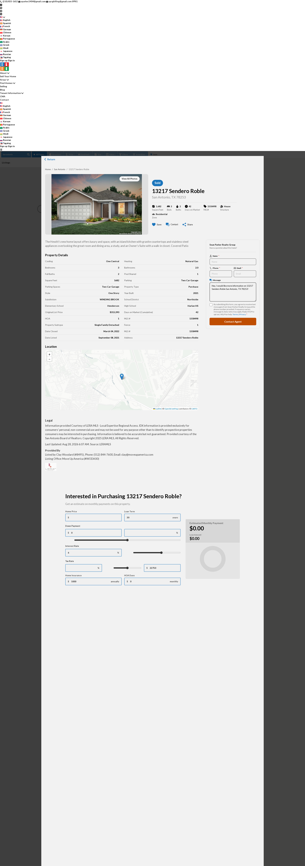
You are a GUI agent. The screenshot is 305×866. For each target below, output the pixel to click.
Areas (3, 79)
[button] (122, 376)
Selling (3, 86)
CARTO (194, 409)
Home (48, 169)
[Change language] (2, 17)
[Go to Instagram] (1, 7)
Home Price (71, 511)
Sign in (11, 60)
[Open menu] (1, 149)
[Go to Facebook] (1, 4)
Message (217, 280)
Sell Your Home (8, 76)
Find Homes (6, 83)
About (3, 73)
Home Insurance (73, 575)
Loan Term (129, 511)
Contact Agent (233, 321)
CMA (2, 96)
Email (240, 268)
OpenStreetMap (171, 409)
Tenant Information (10, 93)
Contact (4, 99)
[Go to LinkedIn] (1, 14)
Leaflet (158, 409)
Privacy (242, 314)
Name (216, 256)
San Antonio (59, 169)
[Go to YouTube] (1, 11)
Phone (216, 268)
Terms (235, 314)
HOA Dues (129, 575)
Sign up (3, 60)
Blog (2, 89)
